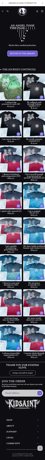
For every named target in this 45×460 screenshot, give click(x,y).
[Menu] (2, 11)
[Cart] (42, 11)
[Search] (7, 11)
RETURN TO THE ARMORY (22, 53)
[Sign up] (39, 393)
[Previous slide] (2, 3)
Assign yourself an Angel (22, 373)
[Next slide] (42, 3)
